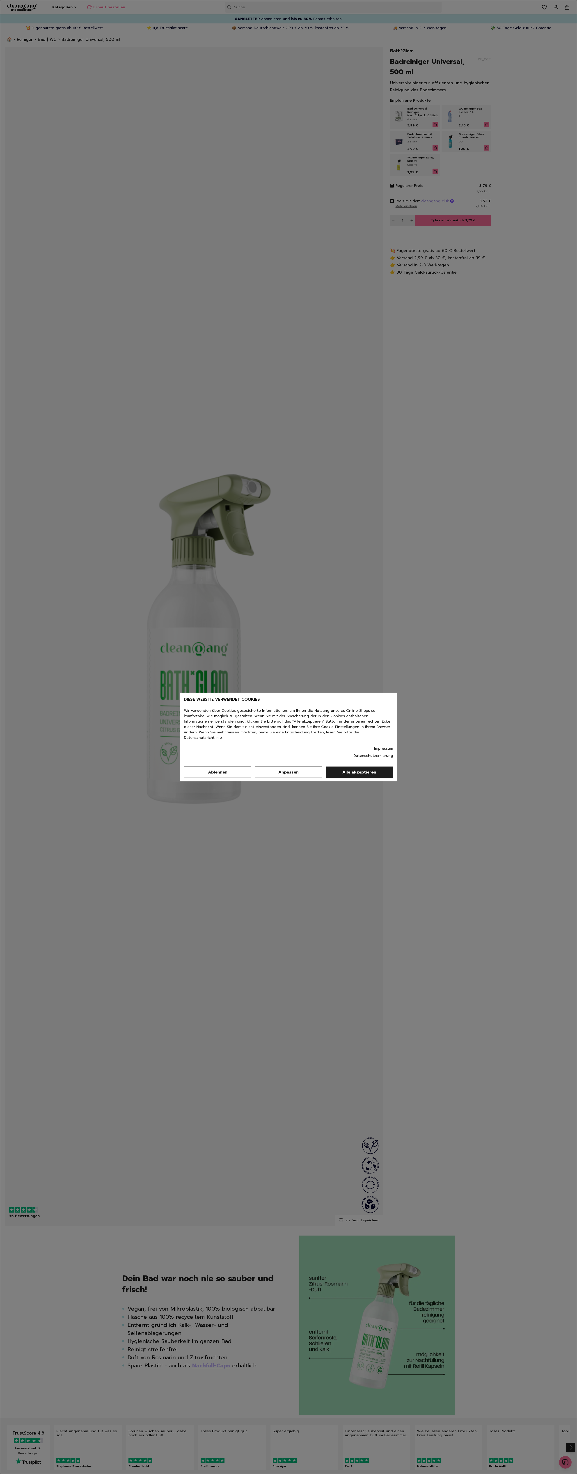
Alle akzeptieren (359, 772)
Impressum (383, 748)
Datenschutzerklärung (373, 755)
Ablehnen (217, 772)
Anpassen (288, 772)
